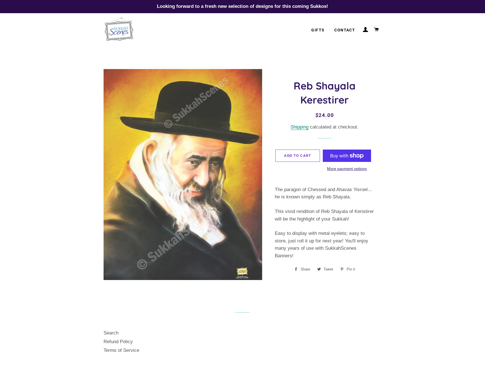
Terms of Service (121, 350)
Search (111, 333)
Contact (344, 30)
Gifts (317, 30)
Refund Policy (118, 341)
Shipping (299, 127)
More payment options (347, 168)
